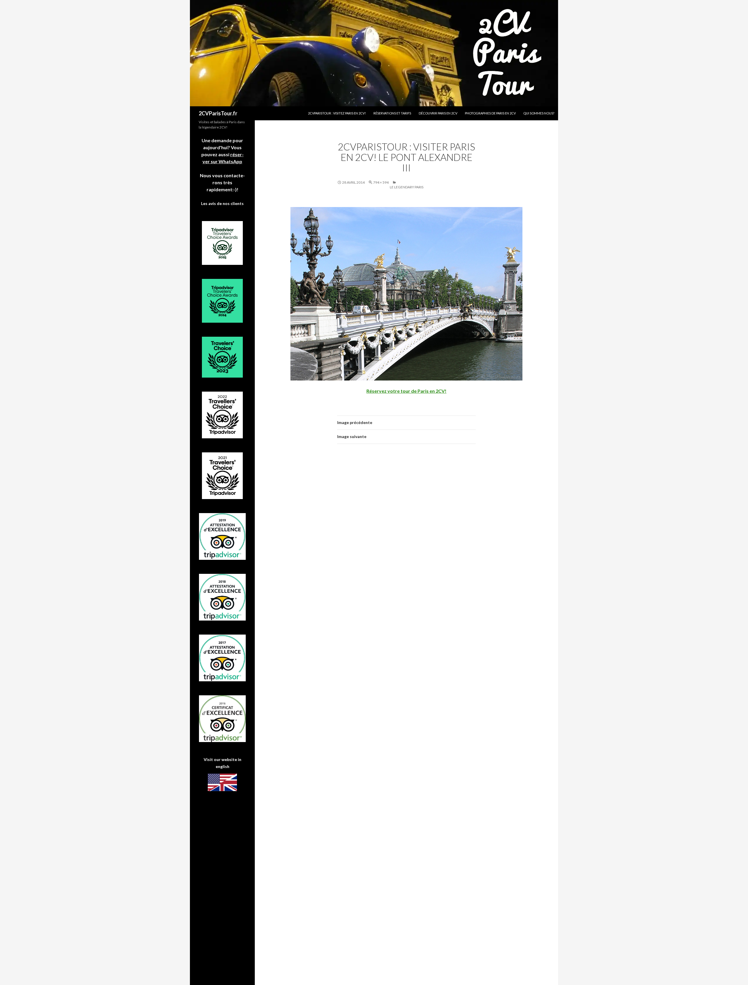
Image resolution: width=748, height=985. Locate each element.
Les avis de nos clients (222, 203)
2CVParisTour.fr (218, 113)
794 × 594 (381, 182)
